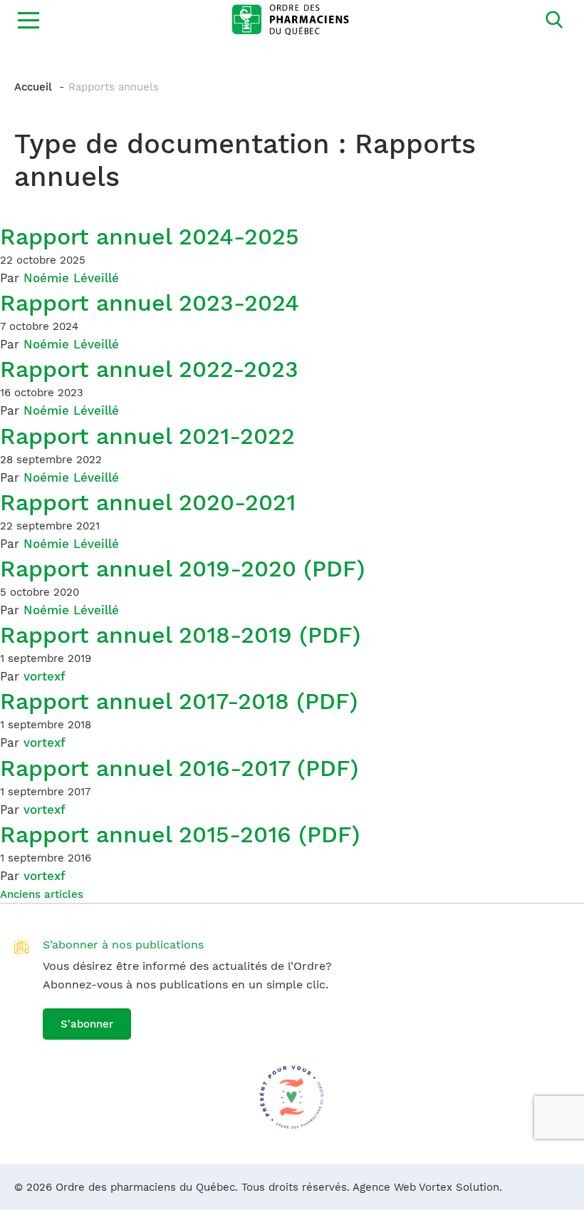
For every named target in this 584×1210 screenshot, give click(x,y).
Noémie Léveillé (71, 278)
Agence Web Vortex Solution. (427, 1187)
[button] (28, 20)
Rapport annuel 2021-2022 (147, 436)
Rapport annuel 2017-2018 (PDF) (179, 701)
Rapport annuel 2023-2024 (149, 302)
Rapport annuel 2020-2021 (148, 502)
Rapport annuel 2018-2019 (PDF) (180, 634)
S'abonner (87, 1024)
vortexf (45, 676)
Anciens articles (41, 894)
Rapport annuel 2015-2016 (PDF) (180, 834)
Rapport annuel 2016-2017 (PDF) (179, 768)
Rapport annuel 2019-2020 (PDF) (182, 568)
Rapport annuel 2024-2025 (149, 236)
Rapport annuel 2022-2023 (149, 369)
